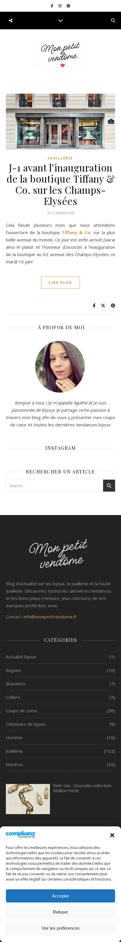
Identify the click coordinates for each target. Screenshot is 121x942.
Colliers (13, 697)
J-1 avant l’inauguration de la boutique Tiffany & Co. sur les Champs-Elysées (60, 184)
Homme (14, 737)
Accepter (60, 895)
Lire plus (60, 282)
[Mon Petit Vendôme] (60, 55)
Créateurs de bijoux (26, 724)
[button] (112, 835)
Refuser (60, 912)
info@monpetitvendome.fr (50, 617)
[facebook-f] (52, 5)
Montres (14, 764)
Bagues (13, 670)
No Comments (60, 212)
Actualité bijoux (21, 657)
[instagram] (60, 5)
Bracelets (15, 684)
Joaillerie (60, 158)
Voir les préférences (60, 928)
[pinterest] (68, 5)
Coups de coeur (22, 710)
